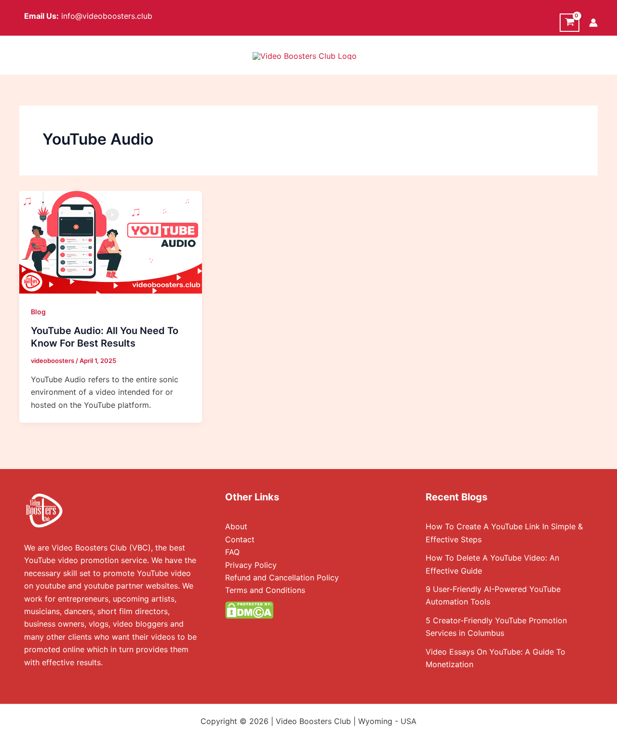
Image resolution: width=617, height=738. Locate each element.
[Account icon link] (593, 22)
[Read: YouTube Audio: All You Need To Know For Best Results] (110, 241)
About (236, 526)
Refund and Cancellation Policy (282, 577)
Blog (38, 312)
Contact (240, 539)
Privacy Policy (251, 565)
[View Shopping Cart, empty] (569, 22)
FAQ (232, 552)
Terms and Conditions (265, 590)
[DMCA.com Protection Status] (249, 609)
